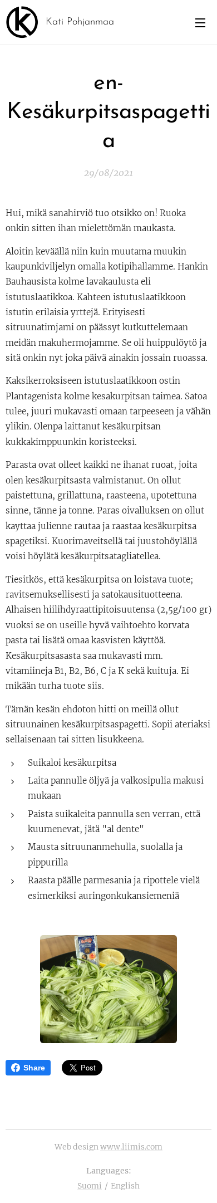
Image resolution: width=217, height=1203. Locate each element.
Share (34, 1067)
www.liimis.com (131, 1147)
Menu (200, 22)
